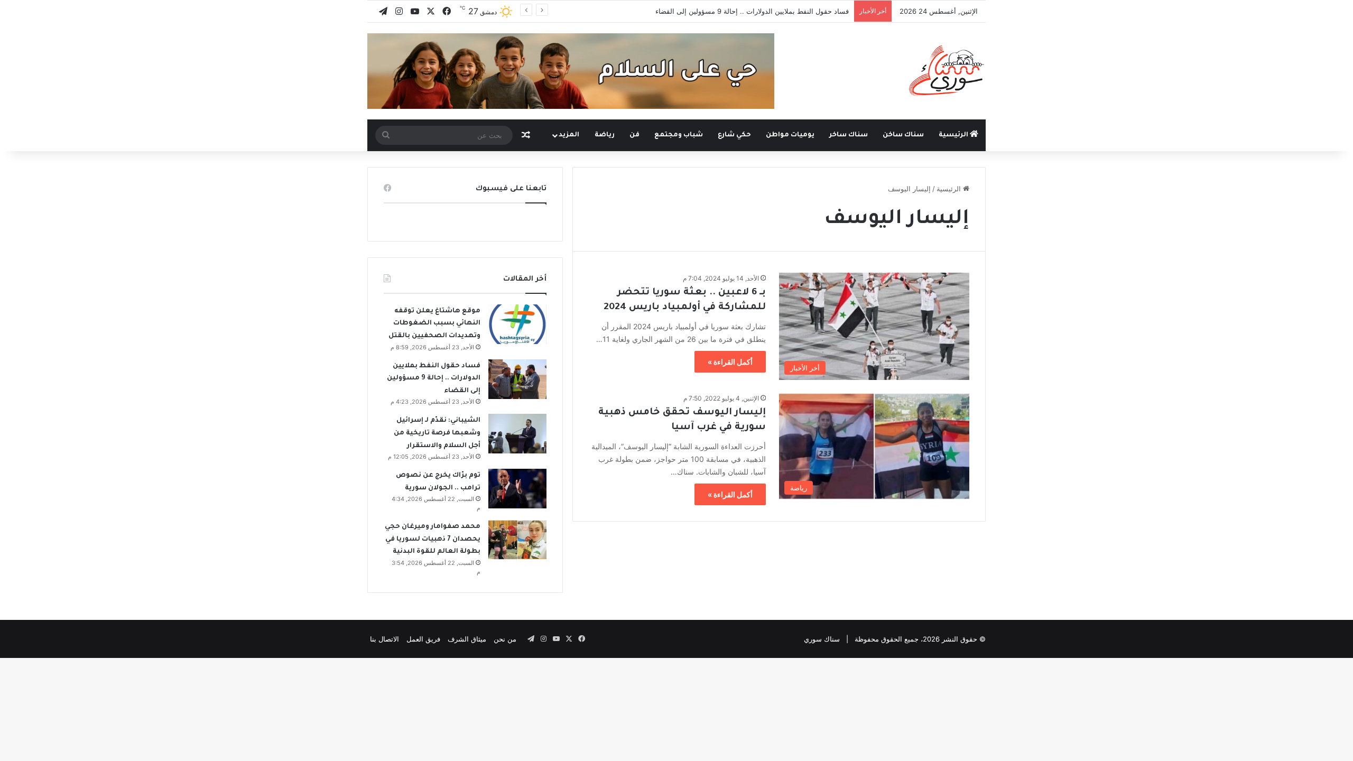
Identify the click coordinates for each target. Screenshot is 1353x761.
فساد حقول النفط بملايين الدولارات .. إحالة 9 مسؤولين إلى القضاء (752, 11)
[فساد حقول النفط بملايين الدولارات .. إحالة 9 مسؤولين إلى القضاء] (517, 379)
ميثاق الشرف (467, 639)
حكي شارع (734, 135)
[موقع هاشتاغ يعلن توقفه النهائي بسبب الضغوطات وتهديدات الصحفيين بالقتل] (517, 324)
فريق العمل (423, 639)
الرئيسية (954, 135)
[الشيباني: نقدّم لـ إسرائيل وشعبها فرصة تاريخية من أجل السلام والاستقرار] (517, 433)
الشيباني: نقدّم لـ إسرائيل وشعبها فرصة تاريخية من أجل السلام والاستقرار (437, 433)
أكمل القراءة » (730, 361)
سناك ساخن (903, 135)
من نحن (505, 639)
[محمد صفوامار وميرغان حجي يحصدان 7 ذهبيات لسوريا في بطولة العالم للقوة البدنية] (517, 540)
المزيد (569, 135)
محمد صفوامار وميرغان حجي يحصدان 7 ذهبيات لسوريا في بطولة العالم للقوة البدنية (432, 539)
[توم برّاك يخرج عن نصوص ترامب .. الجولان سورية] (517, 488)
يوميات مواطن (790, 135)
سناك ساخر (848, 135)
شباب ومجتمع (678, 135)
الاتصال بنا (384, 639)
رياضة (605, 135)
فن (634, 135)
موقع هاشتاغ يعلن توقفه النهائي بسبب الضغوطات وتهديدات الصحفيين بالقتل (434, 324)
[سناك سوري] (947, 70)
